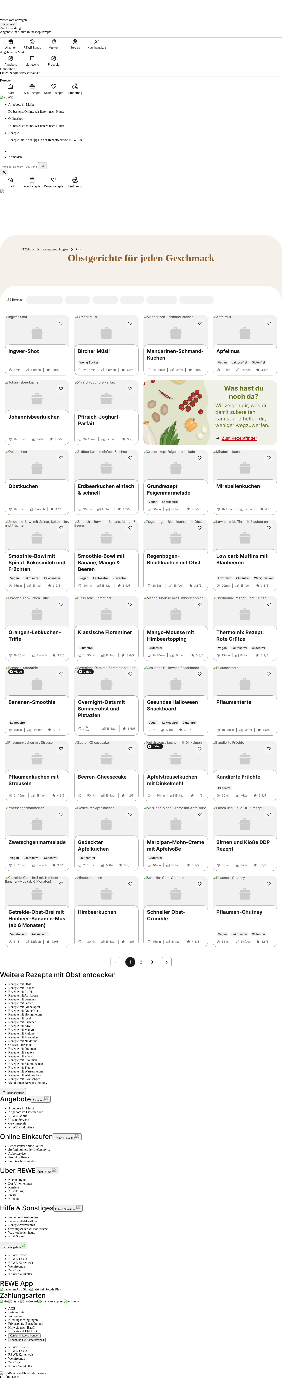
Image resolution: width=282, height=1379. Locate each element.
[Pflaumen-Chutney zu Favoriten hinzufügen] (269, 884)
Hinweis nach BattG (21, 1327)
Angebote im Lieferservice (25, 1112)
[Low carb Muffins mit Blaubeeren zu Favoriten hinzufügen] (269, 528)
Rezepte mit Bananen (22, 999)
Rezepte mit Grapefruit (23, 1010)
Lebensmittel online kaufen (26, 1146)
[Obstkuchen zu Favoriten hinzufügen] (61, 458)
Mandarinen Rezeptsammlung (27, 1082)
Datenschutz (16, 1312)
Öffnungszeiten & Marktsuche (28, 1229)
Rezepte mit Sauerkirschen (25, 1063)
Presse (12, 1195)
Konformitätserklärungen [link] (24, 1335)
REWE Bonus (17, 1116)
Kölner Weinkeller (20, 1274)
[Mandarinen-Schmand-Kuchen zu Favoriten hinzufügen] (200, 323)
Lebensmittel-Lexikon (22, 1221)
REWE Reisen (17, 1255)
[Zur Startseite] (14, 6)
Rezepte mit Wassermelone (25, 1071)
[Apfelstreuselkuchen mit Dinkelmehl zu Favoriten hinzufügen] (200, 749)
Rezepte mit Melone (21, 1033)
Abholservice (17, 1153)
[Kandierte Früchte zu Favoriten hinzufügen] (269, 749)
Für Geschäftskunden (22, 1161)
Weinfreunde (16, 1266)
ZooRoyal (14, 1270)
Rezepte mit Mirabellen (23, 1037)
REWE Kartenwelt (20, 1262)
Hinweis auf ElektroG (22, 1331)
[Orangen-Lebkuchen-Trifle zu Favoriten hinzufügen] (61, 604)
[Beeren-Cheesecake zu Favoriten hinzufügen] (130, 749)
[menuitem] (10, 44)
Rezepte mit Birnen (20, 1003)
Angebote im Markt (21, 1108)
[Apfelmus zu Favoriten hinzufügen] (269, 323)
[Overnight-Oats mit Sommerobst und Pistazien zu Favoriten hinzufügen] (130, 674)
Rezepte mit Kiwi (19, 1025)
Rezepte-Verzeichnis (21, 1225)
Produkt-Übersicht (20, 1157)
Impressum (15, 1316)
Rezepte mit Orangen (22, 1048)
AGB (11, 1308)
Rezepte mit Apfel (20, 991)
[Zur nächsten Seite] (167, 962)
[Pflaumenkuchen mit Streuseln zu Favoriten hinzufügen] (61, 749)
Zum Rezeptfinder (239, 438)
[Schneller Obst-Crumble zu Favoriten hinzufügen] (200, 884)
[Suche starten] (42, 165)
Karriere (13, 1187)
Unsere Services (18, 1119)
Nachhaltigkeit (17, 1179)
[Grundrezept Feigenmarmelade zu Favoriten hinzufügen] (200, 458)
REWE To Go (17, 1259)
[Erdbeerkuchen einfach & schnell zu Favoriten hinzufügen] (130, 458)
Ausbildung (16, 1191)
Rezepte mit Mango (21, 1029)
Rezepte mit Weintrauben (24, 1075)
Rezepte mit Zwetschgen (24, 1079)
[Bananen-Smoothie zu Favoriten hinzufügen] (61, 674)
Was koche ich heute (21, 1232)
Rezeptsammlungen (55, 249)
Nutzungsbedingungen (23, 1320)
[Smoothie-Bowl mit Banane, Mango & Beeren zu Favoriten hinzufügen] (130, 528)
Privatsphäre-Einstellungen (25, 1323)
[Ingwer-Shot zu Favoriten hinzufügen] (61, 323)
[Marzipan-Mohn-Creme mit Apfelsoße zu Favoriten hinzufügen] (200, 814)
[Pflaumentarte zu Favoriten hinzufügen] (269, 674)
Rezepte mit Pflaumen (22, 1060)
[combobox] (19, 167)
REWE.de (27, 249)
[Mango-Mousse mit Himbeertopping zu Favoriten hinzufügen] (200, 604)
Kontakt (13, 1198)
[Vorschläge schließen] (4, 172)
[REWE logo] (6, 97)
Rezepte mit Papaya (21, 1052)
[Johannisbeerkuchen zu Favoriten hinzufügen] (61, 389)
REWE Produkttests (21, 1127)
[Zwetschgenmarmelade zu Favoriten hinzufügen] (61, 814)
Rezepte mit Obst (19, 984)
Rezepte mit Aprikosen (23, 995)
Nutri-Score (16, 1236)
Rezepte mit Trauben (21, 1067)
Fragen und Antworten (23, 1217)
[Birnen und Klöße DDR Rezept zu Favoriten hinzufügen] (269, 814)
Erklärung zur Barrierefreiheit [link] (27, 1339)
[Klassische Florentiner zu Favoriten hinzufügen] (130, 604)
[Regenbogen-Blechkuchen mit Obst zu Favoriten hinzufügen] (200, 528)
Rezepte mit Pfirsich (21, 1056)
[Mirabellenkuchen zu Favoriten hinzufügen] (269, 458)
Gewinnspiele (17, 1123)
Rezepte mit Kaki (19, 1018)
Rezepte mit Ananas (21, 988)
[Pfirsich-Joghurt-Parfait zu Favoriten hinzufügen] (130, 389)
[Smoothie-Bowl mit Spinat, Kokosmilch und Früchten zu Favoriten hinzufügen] (61, 528)
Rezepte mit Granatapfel (24, 1007)
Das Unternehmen (20, 1183)
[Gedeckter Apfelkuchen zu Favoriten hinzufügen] (130, 814)
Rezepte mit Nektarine (22, 1041)
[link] (145, 108)
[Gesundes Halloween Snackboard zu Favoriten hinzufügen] (200, 674)
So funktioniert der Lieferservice (29, 1149)
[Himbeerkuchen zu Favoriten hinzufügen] (130, 884)
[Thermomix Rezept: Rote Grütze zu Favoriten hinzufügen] (269, 604)
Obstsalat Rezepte (20, 1044)
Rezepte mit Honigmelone (25, 1014)
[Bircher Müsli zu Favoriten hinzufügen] (130, 323)
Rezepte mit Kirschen (22, 1022)
